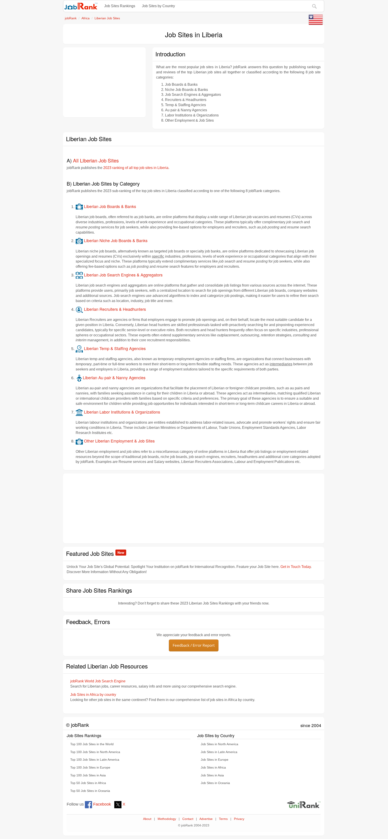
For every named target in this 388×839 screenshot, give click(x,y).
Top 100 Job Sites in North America (95, 752)
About (147, 819)
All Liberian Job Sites (96, 160)
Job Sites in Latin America (219, 752)
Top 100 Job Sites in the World (92, 744)
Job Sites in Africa (213, 767)
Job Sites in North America (219, 744)
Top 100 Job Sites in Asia (88, 775)
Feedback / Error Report (194, 645)
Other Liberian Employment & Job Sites (119, 441)
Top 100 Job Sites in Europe (90, 767)
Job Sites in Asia (212, 775)
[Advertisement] (104, 82)
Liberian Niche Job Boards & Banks (115, 240)
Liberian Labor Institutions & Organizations (121, 412)
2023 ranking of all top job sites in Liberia (135, 168)
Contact (187, 819)
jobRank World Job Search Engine (98, 681)
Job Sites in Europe (214, 759)
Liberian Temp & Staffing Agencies (114, 348)
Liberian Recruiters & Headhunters (114, 309)
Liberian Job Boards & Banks (109, 206)
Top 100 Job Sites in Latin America (94, 759)
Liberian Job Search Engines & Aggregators (123, 275)
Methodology (167, 819)
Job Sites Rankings (119, 6)
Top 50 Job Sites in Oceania (90, 791)
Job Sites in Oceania (215, 783)
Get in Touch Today (295, 567)
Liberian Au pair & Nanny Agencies (114, 377)
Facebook (101, 804)
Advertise (206, 819)
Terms (223, 819)
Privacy (239, 819)
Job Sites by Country (158, 6)
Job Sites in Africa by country (93, 695)
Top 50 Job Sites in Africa (88, 783)
